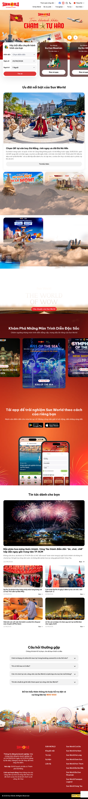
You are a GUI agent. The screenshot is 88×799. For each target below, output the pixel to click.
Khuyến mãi (50, 751)
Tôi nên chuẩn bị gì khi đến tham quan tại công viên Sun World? (34, 682)
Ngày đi (6, 61)
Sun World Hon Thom (74, 764)
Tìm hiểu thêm (44, 164)
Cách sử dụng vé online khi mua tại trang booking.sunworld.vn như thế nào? (39, 658)
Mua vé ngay (53, 72)
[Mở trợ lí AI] (83, 113)
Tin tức (48, 755)
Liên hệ (48, 764)
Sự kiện (48, 759)
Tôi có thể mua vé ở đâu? (20, 666)
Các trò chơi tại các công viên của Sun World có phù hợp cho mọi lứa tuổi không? (41, 674)
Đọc (80, 562)
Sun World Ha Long (74, 755)
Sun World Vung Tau (74, 786)
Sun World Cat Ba (73, 746)
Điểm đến (7, 55)
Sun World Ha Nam (73, 751)
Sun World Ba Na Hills (74, 768)
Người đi (7, 67)
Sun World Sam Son (74, 759)
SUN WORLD (50, 746)
